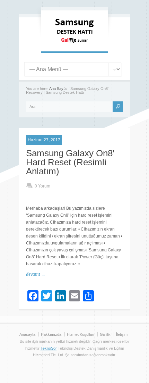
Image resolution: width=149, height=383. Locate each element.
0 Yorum (42, 186)
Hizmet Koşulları (80, 334)
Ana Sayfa (58, 88)
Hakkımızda (51, 334)
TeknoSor (49, 348)
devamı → (35, 274)
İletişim (122, 334)
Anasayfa (27, 334)
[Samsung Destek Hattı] (74, 44)
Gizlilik (105, 334)
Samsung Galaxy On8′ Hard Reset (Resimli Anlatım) (70, 162)
